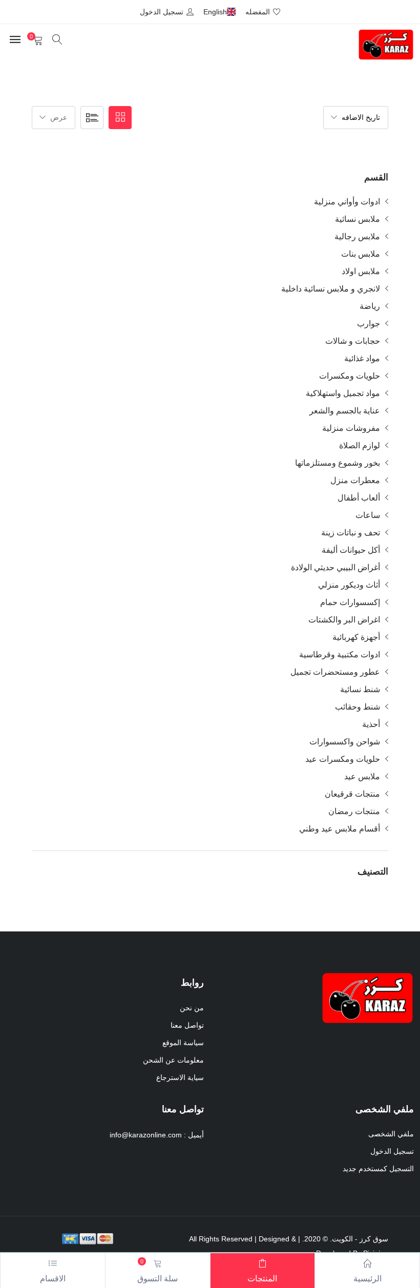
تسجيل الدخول (392, 1151)
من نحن (192, 1008)
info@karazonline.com (146, 1135)
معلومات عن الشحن (173, 1060)
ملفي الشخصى (391, 1134)
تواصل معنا (187, 1025)
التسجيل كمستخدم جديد (378, 1169)
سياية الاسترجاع (180, 1077)
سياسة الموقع (183, 1042)
